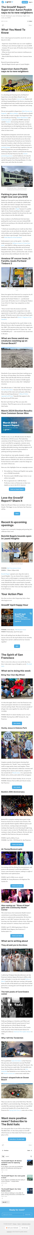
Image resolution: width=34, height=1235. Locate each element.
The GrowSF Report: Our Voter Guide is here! (11, 1190)
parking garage (5, 147)
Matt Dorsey (25, 111)
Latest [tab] (7, 1156)
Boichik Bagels (5, 574)
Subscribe (24, 2)
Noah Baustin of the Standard (13, 237)
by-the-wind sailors (7, 390)
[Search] (31, 1156)
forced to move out (9, 1073)
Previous (6, 1150)
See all (4, 1202)
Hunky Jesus (16, 773)
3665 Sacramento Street (14, 568)
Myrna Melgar (14, 113)
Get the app (25, 1228)
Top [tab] (3, 1156)
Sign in (30, 2)
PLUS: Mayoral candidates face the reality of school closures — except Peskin (13, 1180)
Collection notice (26, 1224)
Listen (30, 21)
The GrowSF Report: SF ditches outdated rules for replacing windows (11, 1162)
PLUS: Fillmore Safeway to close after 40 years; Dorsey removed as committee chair (13, 1193)
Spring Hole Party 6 (15, 1110)
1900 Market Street (20, 630)
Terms (19, 1224)
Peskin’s (8, 122)
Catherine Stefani (6, 120)
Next (28, 1150)
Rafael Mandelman (22, 118)
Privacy (14, 1224)
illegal (17, 209)
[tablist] (5, 1156)
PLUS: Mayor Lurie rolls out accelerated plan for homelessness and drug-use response (12, 1167)
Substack (9, 1231)
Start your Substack (12, 1228)
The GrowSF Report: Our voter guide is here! (13, 1176)
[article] (17, 1166)
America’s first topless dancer (22, 1032)
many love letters (16, 1061)
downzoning (20, 99)
